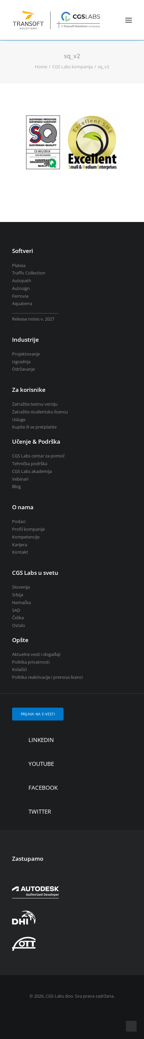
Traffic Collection (28, 273)
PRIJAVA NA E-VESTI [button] (38, 713)
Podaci (18, 521)
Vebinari (20, 479)
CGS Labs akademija (32, 471)
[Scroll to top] (131, 1025)
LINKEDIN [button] (41, 740)
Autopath (21, 280)
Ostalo (18, 625)
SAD (16, 610)
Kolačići (19, 669)
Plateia (18, 265)
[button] (128, 20)
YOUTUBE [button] (41, 764)
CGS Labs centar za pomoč (38, 456)
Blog (16, 486)
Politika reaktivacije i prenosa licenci (47, 677)
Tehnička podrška (29, 463)
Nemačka (21, 602)
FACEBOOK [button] (43, 787)
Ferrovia (20, 296)
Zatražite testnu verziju (35, 404)
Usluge (18, 419)
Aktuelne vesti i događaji (36, 654)
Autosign (21, 288)
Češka (18, 618)
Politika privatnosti (31, 662)
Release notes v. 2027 (33, 319)
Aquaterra (22, 303)
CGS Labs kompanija (72, 67)
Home (41, 67)
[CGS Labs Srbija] (56, 20)
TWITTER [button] (39, 811)
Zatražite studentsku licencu (40, 412)
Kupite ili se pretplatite (34, 427)
